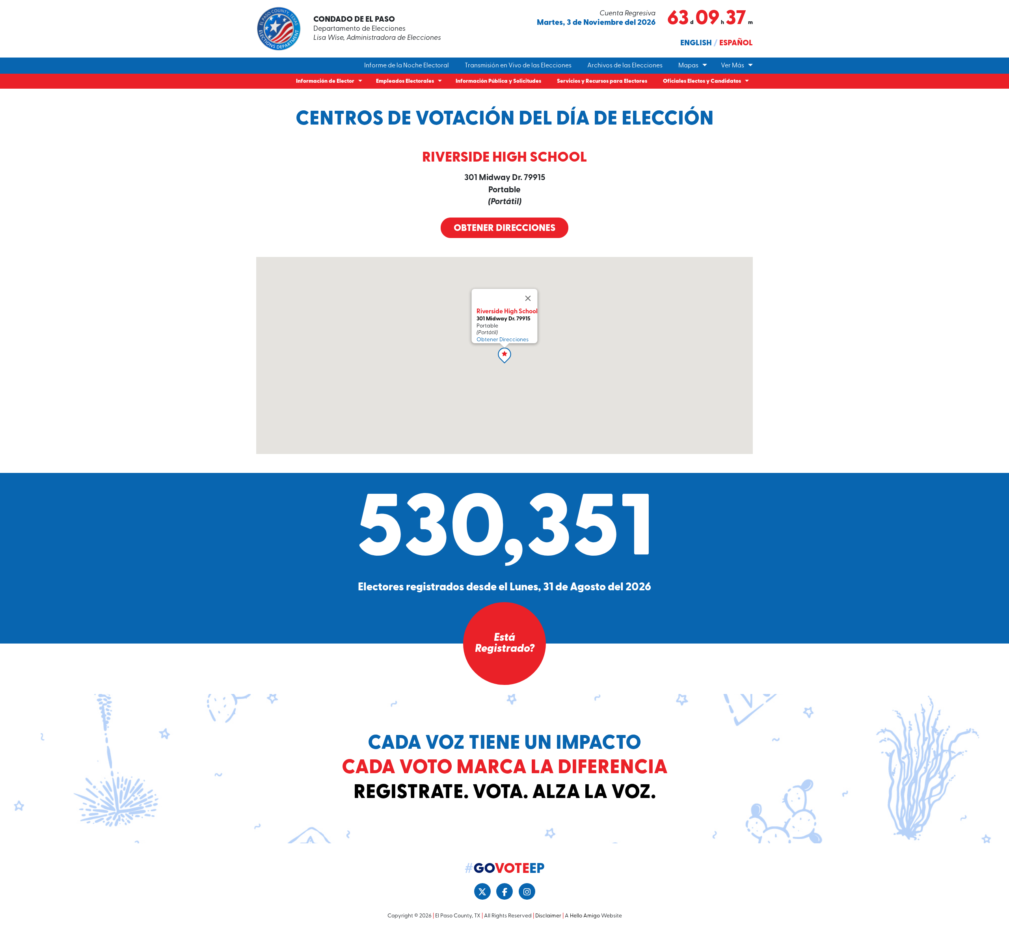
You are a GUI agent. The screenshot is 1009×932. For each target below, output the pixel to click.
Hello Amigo (585, 916)
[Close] (528, 298)
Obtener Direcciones (504, 228)
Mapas (688, 66)
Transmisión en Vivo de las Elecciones (518, 66)
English (696, 43)
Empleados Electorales (405, 81)
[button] (504, 355)
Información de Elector (325, 81)
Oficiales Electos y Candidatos (702, 81)
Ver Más (732, 66)
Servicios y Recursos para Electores (602, 81)
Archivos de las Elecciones (625, 66)
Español (736, 43)
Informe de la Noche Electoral (406, 66)
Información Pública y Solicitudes (498, 81)
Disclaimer (548, 916)
